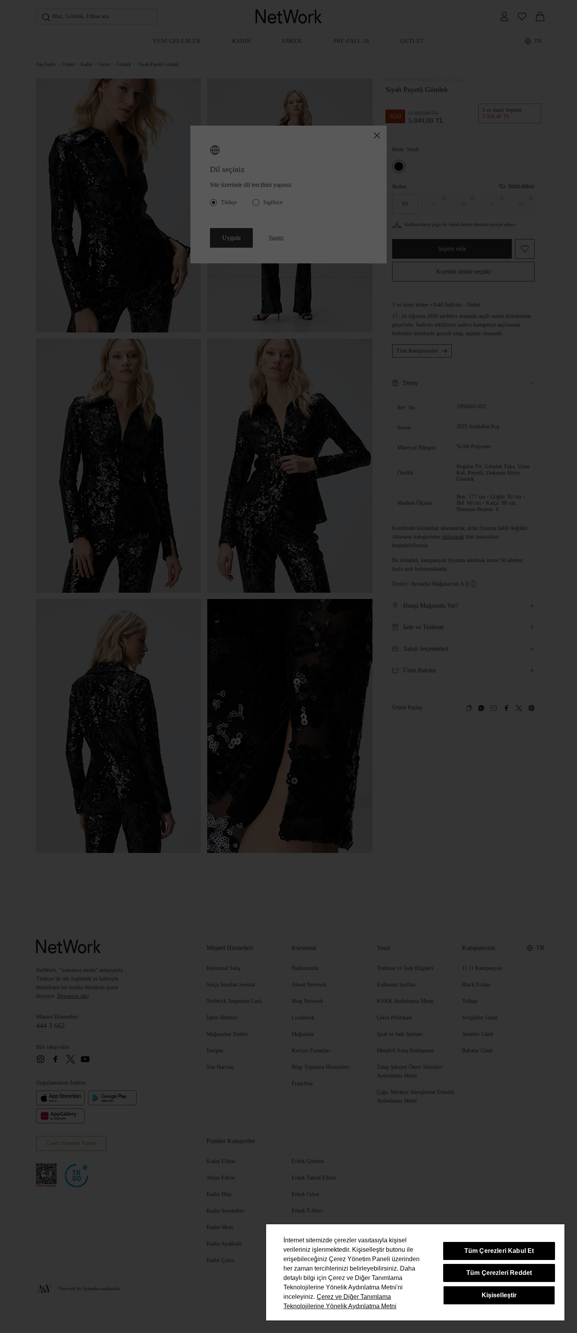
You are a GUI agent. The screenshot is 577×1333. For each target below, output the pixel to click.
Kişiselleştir (499, 1295)
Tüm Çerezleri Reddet (499, 1272)
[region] (415, 1272)
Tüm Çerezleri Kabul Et (499, 1250)
